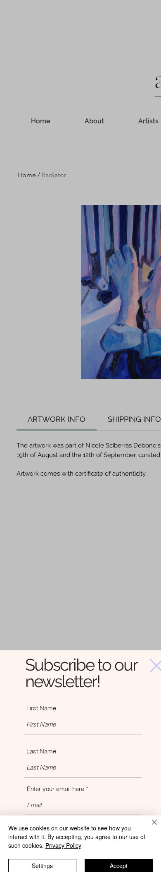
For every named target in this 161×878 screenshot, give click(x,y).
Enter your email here (55, 789)
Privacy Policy (63, 845)
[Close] (149, 827)
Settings (42, 865)
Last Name (41, 751)
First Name (41, 708)
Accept (119, 865)
